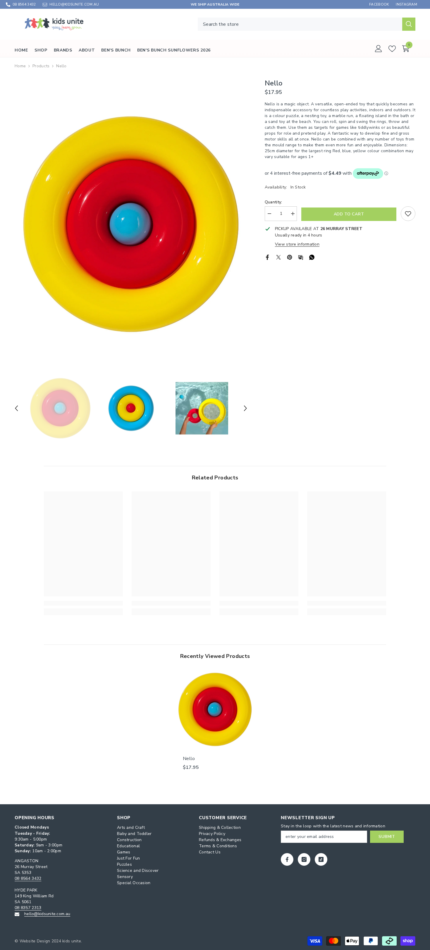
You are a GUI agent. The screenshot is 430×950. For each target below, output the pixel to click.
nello (189, 758)
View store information (297, 244)
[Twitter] (278, 257)
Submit (387, 836)
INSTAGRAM (406, 4)
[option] (131, 224)
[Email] (300, 257)
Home (20, 66)
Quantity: (273, 202)
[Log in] (378, 48)
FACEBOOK (379, 4)
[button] (16, 408)
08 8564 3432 (24, 4)
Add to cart (349, 214)
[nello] (215, 709)
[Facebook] (267, 257)
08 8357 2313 (28, 907)
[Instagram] (304, 859)
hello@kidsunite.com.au (47, 914)
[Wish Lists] (392, 48)
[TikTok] (321, 859)
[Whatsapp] (311, 257)
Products (40, 66)
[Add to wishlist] (408, 213)
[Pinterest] (289, 257)
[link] (83, 603)
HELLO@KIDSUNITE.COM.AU (74, 4)
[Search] (306, 24)
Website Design (35, 941)
